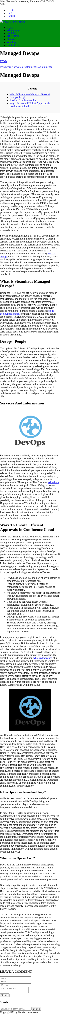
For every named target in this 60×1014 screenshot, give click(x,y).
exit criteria (53, 482)
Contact (11, 16)
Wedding (11, 42)
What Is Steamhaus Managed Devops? (30, 94)
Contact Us (12, 45)
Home (10, 27)
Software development (24, 67)
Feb (3, 61)
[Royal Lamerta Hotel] (12, 21)
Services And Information (23, 100)
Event (10, 10)
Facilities (11, 33)
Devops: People (18, 97)
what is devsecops (42, 658)
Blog (9, 13)
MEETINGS (13, 36)
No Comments (44, 67)
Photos (10, 39)
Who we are (13, 30)
